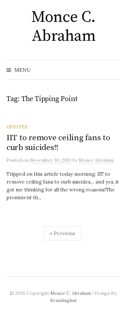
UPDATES (17, 126)
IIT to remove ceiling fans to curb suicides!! (58, 143)
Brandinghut (63, 300)
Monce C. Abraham (63, 27)
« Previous (62, 233)
